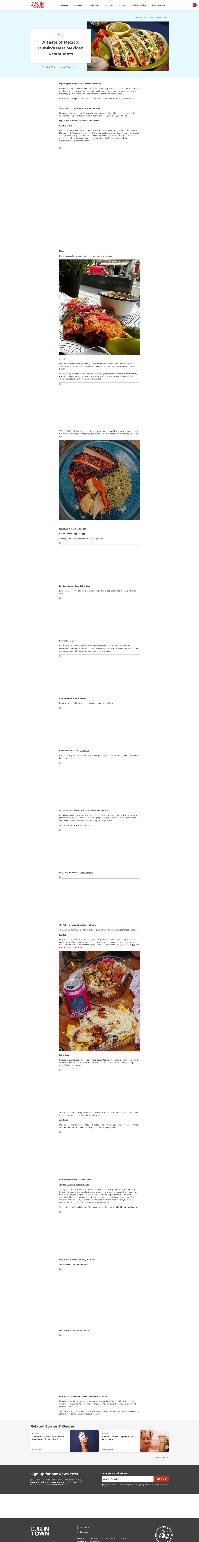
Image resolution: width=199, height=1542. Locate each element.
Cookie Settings (81, 1541)
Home (138, 18)
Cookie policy (93, 1538)
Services (122, 5)
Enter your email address (115, 1473)
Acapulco (84, 750)
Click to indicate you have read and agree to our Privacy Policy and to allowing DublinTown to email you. (136, 1486)
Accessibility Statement (109, 1538)
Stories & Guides (139, 5)
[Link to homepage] (37, 5)
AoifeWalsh (51, 67)
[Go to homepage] (40, 1531)
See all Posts (160, 1457)
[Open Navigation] (195, 5)
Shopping (78, 5)
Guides (60, 35)
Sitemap (123, 1538)
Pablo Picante (86, 872)
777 (83, 533)
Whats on (64, 5)
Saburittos (85, 586)
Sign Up (161, 1478)
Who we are (84, 1527)
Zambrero (87, 825)
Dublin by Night (158, 5)
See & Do (109, 5)
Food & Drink (94, 5)
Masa (83, 698)
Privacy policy (80, 1538)
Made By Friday (95, 1541)
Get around (84, 1532)
